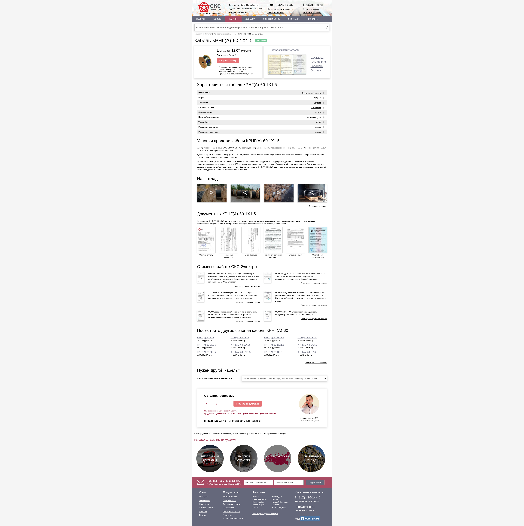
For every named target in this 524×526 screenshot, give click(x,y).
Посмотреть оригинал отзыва (247, 286)
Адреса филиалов (238, 12)
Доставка (250, 19)
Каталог (233, 19)
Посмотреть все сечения (316, 362)
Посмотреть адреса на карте (265, 514)
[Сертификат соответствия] (318, 240)
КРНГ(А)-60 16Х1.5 (274, 345)
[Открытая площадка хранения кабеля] (212, 193)
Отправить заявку (312, 12)
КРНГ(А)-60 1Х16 (307, 352)
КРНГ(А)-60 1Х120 (307, 337)
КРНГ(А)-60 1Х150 (307, 345)
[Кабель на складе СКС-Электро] (245, 193)
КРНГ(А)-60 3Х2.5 (240, 337)
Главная (200, 19)
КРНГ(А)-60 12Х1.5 (241, 352)
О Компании (294, 19)
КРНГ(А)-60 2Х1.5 (206, 345)
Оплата (316, 70)
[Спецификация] (295, 240)
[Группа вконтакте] (307, 518)
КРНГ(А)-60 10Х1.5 (241, 345)
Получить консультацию (247, 404)
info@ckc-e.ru (313, 5)
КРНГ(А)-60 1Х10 (273, 352)
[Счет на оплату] (206, 240)
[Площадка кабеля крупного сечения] (279, 193)
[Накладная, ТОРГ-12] (228, 240)
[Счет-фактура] (251, 240)
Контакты (313, 19)
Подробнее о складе (318, 206)
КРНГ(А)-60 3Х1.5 (206, 352)
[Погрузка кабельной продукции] (312, 193)
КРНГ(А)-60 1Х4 (205, 337)
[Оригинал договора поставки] (273, 240)
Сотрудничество (271, 19)
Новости (217, 19)
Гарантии (317, 66)
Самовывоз (319, 62)
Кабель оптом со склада (209, 13)
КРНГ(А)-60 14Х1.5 (274, 337)
